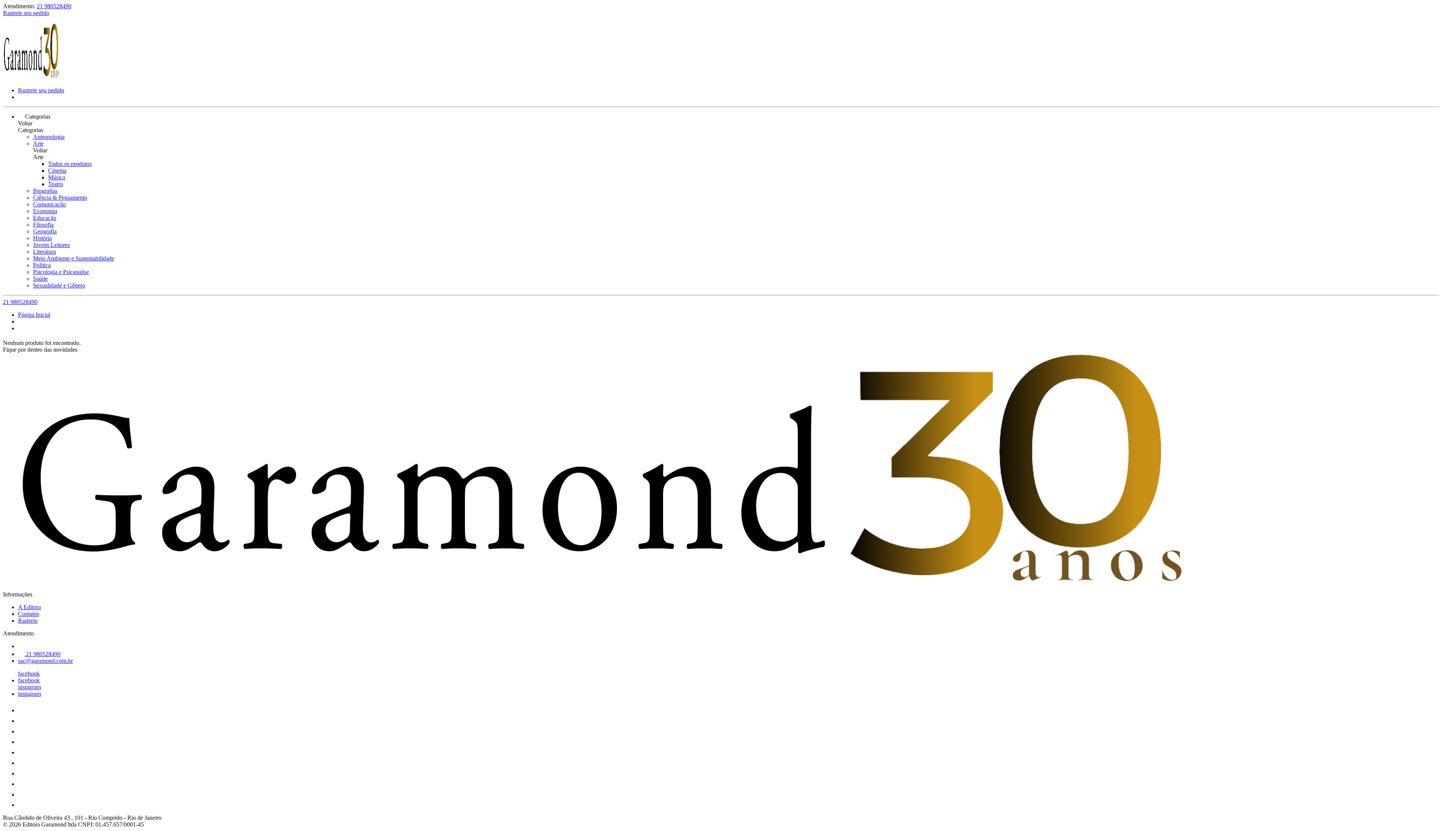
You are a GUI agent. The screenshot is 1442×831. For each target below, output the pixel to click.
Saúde (40, 278)
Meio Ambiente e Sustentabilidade (73, 258)
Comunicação (49, 204)
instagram (29, 687)
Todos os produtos (70, 164)
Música (56, 177)
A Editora (29, 607)
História (42, 238)
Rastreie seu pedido (26, 13)
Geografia (45, 231)
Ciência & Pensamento (60, 197)
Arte (38, 143)
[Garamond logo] (31, 77)
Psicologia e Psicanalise (61, 272)
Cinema (57, 170)
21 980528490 (54, 6)
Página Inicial (34, 315)
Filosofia (43, 224)
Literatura (44, 251)
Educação (44, 218)
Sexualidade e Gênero (59, 285)
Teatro (55, 184)
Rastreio (28, 620)
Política (42, 265)
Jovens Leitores (51, 245)
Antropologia (49, 137)
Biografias (45, 191)
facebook (29, 673)
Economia (45, 211)
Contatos (28, 614)
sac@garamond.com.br (45, 661)
